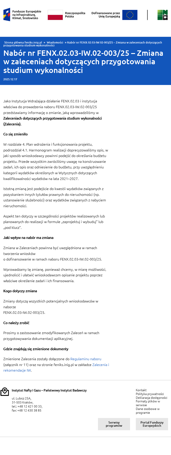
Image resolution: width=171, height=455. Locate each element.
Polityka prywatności (150, 394)
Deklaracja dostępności (151, 397)
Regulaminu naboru (85, 359)
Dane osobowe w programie (148, 410)
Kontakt (141, 390)
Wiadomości (55, 42)
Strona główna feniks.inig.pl (23, 42)
